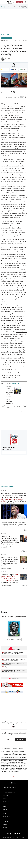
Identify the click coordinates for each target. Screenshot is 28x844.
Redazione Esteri (9, 407)
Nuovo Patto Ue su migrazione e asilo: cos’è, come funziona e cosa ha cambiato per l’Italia (9, 395)
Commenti (5, 92)
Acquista (14, 453)
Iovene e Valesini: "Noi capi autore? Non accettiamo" (13, 502)
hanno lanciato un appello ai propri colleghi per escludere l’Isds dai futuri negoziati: (14, 334)
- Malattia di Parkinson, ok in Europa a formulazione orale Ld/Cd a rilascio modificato (13, 671)
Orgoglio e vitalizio (8, 447)
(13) (26, 529)
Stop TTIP (7, 58)
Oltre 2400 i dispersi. (8, 574)
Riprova (14, 776)
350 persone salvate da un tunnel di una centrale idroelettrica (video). (9, 577)
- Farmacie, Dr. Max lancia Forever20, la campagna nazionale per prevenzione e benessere (13, 660)
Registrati (20, 739)
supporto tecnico (8, 771)
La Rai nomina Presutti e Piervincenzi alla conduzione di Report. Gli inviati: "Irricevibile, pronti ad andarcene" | (13, 495)
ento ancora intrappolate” (10, 582)
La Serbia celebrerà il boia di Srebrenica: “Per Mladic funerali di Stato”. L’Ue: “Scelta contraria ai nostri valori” (9, 561)
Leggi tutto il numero (14, 639)
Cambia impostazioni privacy (10, 792)
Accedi (8, 739)
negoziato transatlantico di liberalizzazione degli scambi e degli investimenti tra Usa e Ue (13, 117)
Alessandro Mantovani (8, 530)
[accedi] (25, 2)
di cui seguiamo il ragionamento (15, 256)
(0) (26, 550)
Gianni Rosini (5, 551)
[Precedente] (3, 405)
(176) (26, 568)
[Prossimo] (25, 405)
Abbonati (19, 2)
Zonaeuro (5, 34)
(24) (19, 406)
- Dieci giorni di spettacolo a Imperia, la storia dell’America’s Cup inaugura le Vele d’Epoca (12, 653)
